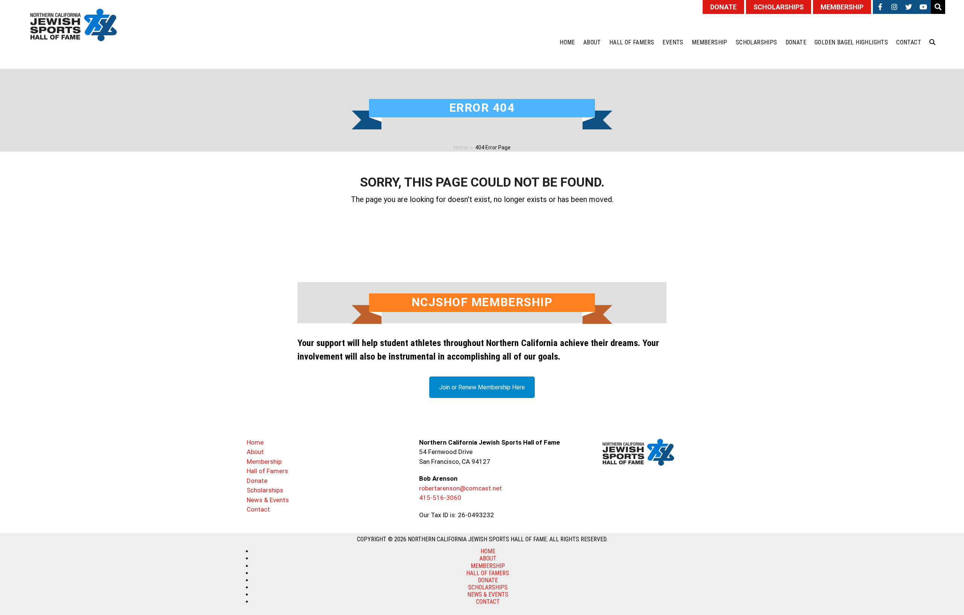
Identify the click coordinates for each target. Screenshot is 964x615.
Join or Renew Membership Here (482, 387)
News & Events (268, 500)
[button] (932, 42)
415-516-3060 (440, 497)
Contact (258, 509)
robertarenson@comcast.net (460, 488)
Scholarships (265, 490)
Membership (264, 461)
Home (255, 442)
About (255, 452)
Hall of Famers (267, 471)
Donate (257, 480)
